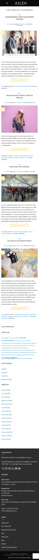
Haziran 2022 (5, 418)
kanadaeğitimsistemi (6, 350)
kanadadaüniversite (24, 347)
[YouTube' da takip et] (19, 468)
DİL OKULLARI (6, 526)
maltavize (16, 316)
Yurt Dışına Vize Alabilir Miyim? (19, 241)
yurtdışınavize (5, 318)
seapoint (3, 354)
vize (21, 316)
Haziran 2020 (5, 435)
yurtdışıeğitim (34, 86)
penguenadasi (17, 352)
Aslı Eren (9, 24)
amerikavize (18, 314)
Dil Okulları (23, 553)
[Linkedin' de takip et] (16, 468)
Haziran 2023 (5, 404)
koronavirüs (27, 86)
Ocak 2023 (4, 407)
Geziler (3, 376)
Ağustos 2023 (5, 400)
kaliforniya (4, 157)
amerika (16, 155)
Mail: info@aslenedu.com (9, 511)
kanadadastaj (32, 345)
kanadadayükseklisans (6, 347)
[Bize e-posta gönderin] (9, 468)
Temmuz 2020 (5, 432)
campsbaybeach (4, 343)
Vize (2, 533)
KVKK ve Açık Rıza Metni (9, 547)
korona (21, 86)
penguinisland (23, 352)
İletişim (3, 544)
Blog (19, 93)
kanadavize (10, 316)
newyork (30, 231)
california (30, 155)
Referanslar (5, 379)
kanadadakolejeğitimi (16, 345)
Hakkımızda (5, 523)
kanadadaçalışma (16, 347)
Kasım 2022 (5, 414)
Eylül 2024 (4, 390)
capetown (11, 343)
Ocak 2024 (4, 393)
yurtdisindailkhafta (25, 354)
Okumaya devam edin (19, 80)
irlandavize (4, 316)
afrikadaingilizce (16, 337)
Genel (19, 14)
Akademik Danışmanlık (8, 530)
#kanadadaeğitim (5, 337)
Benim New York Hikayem (19, 167)
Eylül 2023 (4, 397)
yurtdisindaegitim (16, 354)
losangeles (10, 157)
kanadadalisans (24, 345)
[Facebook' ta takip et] (3, 468)
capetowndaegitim (17, 343)
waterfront (10, 354)
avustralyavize (25, 314)
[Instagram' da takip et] (6, 468)
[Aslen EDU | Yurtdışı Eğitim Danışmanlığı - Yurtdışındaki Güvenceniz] (20, 3)
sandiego (15, 157)
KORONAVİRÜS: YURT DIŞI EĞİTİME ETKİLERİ (19, 18)
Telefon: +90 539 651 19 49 (9, 508)
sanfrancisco (22, 157)
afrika (10, 337)
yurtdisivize (25, 316)
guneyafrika (28, 343)
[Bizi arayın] (12, 468)
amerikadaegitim (23, 155)
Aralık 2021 (5, 425)
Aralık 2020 (5, 428)
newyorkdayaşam (6, 233)
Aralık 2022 (5, 411)
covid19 (17, 86)
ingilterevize (33, 314)
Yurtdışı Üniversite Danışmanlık (14, 555)
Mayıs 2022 (5, 421)
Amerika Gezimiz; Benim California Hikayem (19, 96)
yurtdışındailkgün (28, 358)
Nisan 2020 (5, 439)
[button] (7, 3)
